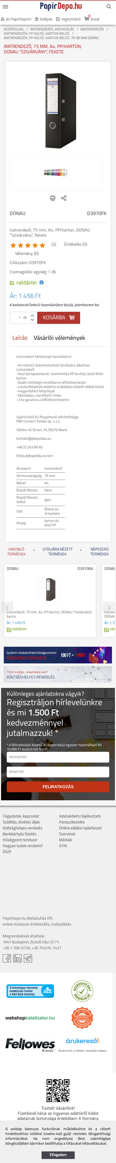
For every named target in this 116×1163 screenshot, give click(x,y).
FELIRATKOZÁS (58, 786)
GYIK (63, 846)
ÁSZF (7, 852)
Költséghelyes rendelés (22, 828)
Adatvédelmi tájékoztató (80, 817)
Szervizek (67, 834)
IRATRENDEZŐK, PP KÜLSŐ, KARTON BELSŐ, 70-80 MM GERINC (51, 38)
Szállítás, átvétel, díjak (21, 823)
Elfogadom (58, 1155)
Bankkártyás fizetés (19, 834)
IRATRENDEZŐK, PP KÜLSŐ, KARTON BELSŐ (36, 34)
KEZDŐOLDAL (14, 29)
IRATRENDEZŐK (92, 29)
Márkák (65, 840)
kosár (95, 20)
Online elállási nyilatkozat (80, 828)
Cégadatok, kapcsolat (21, 817)
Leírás (20, 338)
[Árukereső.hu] (82, 1001)
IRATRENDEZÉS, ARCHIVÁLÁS (52, 29)
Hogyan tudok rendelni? (23, 846)
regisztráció (71, 20)
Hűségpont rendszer (20, 840)
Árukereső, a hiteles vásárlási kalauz (82, 1050)
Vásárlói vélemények (59, 338)
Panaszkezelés (72, 823)
